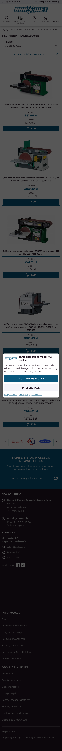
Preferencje (31, 387)
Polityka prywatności (30, 394)
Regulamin (10, 394)
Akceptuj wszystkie (31, 378)
